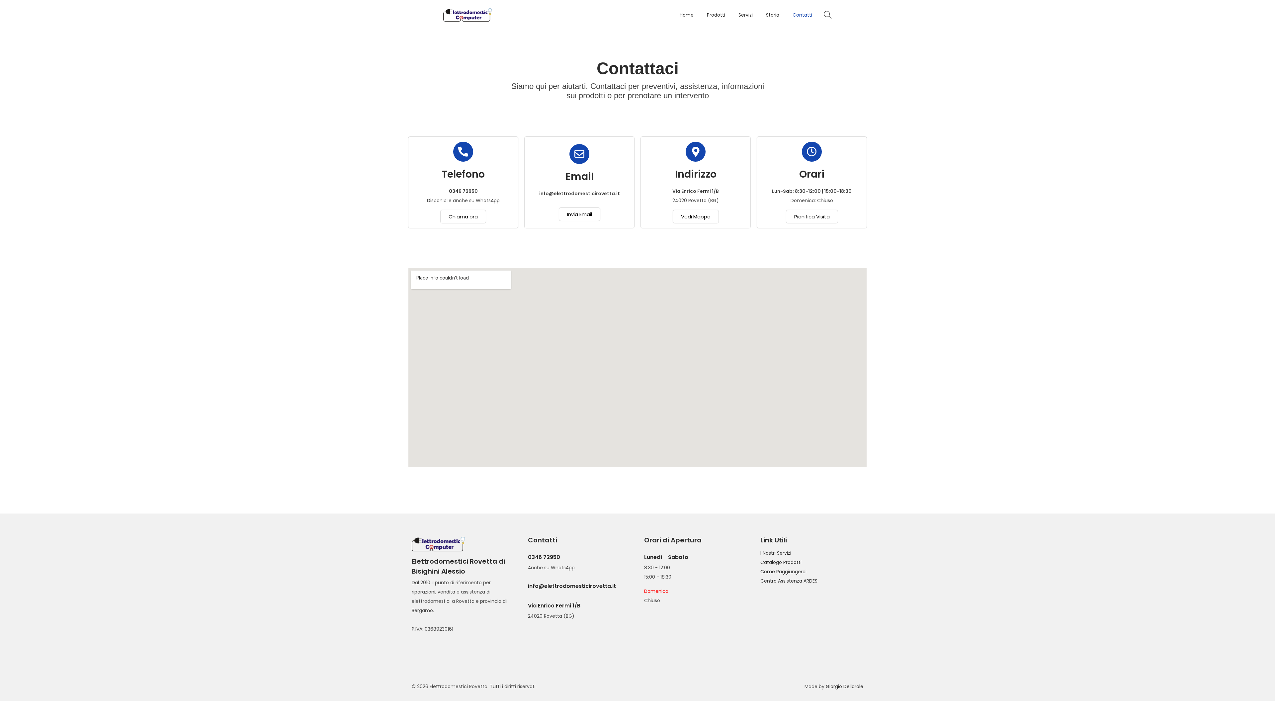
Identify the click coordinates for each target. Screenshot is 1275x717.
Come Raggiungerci (783, 571)
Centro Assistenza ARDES (788, 581)
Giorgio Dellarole (844, 686)
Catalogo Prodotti (781, 562)
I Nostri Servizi (775, 553)
